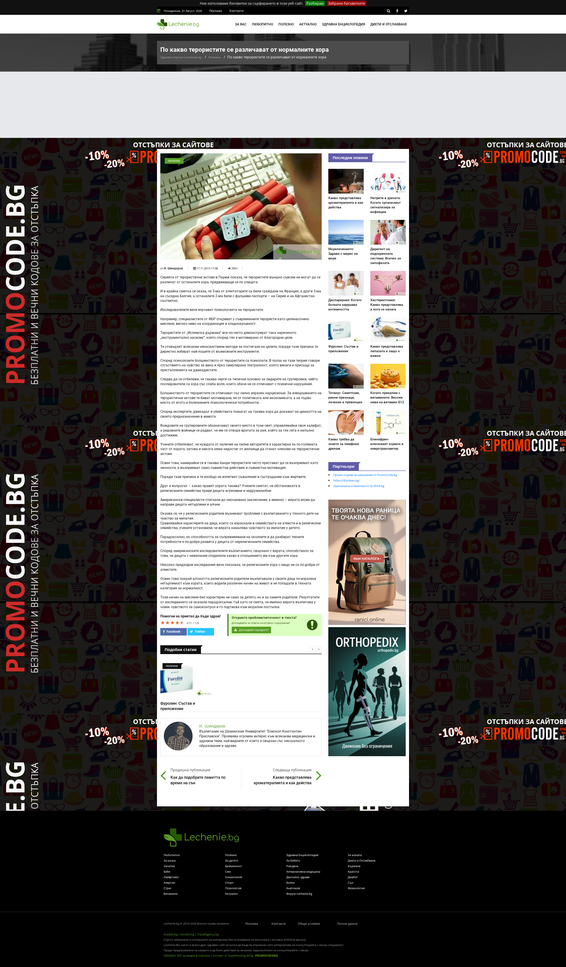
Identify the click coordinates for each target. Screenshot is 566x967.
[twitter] (405, 11)
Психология (233, 888)
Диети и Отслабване (361, 860)
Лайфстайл (171, 877)
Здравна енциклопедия (343, 24)
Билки (290, 883)
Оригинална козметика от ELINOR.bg (358, 486)
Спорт (229, 883)
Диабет (353, 877)
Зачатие (169, 866)
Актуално (308, 24)
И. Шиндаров (173, 268)
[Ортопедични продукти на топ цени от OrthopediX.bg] (367, 691)
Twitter (199, 631)
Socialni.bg (187, 934)
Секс (228, 872)
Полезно (286, 24)
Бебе (167, 872)
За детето (231, 860)
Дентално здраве (298, 877)
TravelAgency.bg (208, 934)
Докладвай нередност (253, 630)
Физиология (356, 888)
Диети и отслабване (388, 24)
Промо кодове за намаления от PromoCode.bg (365, 475)
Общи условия (309, 923)
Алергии (169, 883)
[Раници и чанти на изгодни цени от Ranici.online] (367, 562)
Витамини (171, 894)
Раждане (292, 866)
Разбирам (315, 3)
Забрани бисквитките (346, 3)
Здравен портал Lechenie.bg (181, 57)
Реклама (215, 11)
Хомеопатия (233, 877)
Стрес (167, 888)
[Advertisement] (283, 105)
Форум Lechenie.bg (299, 894)
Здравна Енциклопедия (302, 855)
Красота (353, 872)
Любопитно (262, 24)
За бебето (293, 860)
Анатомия (293, 888)
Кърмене (354, 866)
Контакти (236, 11)
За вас (241, 24)
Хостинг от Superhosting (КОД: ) (245, 955)
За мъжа (170, 860)
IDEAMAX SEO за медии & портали (187, 955)
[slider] (172, 622)
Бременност (233, 866)
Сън (350, 883)
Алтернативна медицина (303, 872)
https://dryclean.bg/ (346, 480)
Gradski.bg (171, 934)
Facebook (173, 631)
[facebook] (397, 11)
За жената (355, 855)
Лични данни (347, 923)
